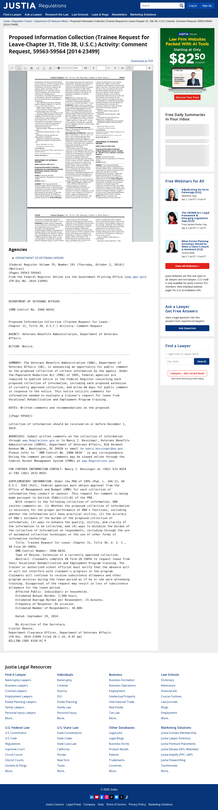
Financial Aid (169, 691)
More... (9, 718)
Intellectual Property (122, 696)
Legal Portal (73, 804)
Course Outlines (171, 696)
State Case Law (66, 744)
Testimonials (169, 765)
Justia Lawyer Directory (176, 738)
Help (101, 804)
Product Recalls (118, 749)
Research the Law (56, 14)
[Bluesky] (116, 797)
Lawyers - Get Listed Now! (187, 373)
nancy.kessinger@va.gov (104, 448)
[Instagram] (107, 797)
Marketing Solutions (143, 14)
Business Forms (119, 744)
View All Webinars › (187, 266)
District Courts (14, 760)
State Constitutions (69, 733)
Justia (6, 21)
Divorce (62, 691)
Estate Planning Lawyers (20, 702)
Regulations (12, 744)
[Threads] (112, 797)
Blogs (164, 707)
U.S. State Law (68, 728)
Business (115, 675)
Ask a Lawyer (34, 14)
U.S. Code (11, 738)
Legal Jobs (115, 733)
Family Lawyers (14, 707)
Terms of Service (116, 804)
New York (63, 760)
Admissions (168, 685)
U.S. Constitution (15, 733)
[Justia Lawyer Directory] (126, 797)
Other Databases (122, 728)
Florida (61, 755)
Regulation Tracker (22, 21)
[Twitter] (121, 797)
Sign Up (207, 5)
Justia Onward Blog (173, 760)
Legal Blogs (116, 738)
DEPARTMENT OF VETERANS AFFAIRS (39, 258)
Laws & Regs (100, 14)
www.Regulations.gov (38, 440)
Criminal (62, 685)
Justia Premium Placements (178, 744)
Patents (114, 755)
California (63, 749)
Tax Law (114, 713)
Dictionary (167, 680)
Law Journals (169, 702)
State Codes (64, 738)
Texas (61, 765)
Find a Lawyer (12, 14)
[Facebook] (102, 797)
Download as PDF (142, 61)
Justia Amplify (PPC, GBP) (177, 755)
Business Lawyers (16, 685)
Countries (115, 765)
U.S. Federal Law (17, 728)
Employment (117, 691)
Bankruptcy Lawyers (18, 680)
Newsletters (119, 14)
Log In (193, 5)
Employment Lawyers (18, 696)
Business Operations (122, 685)
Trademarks (117, 760)
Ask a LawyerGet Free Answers (181, 308)
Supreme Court (15, 749)
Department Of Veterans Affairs (51, 21)
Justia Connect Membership (178, 733)
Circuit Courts (14, 755)
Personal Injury (67, 713)
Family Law (64, 707)
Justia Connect (55, 804)
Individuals (65, 675)
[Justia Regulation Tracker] (19, 6)
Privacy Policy (137, 804)
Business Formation (122, 680)
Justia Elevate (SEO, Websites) (180, 749)
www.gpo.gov (135, 277)
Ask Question (187, 328)
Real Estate (116, 707)
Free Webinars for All (184, 181)
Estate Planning (67, 702)
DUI (59, 696)
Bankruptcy (64, 680)
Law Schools (80, 14)
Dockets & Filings (16, 765)
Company (89, 804)
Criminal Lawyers (16, 691)
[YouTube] (97, 797)
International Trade (121, 702)
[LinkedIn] (92, 797)
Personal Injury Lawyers (20, 713)
